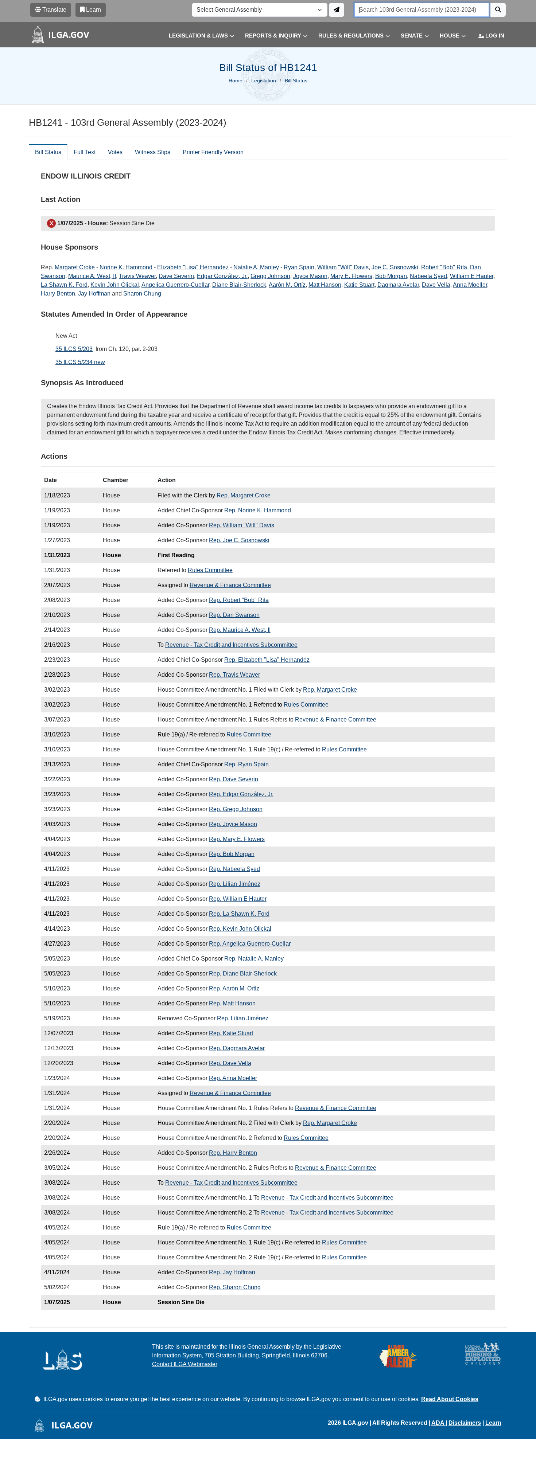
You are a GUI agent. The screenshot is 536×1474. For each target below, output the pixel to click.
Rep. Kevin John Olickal (240, 929)
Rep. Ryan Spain (246, 764)
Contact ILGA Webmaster (184, 1364)
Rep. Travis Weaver (234, 675)
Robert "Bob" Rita (444, 267)
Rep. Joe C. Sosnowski (239, 540)
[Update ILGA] (336, 10)
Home (235, 80)
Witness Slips (152, 152)
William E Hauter (471, 276)
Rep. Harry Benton (233, 1153)
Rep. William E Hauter (238, 899)
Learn (493, 1423)
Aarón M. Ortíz (287, 285)
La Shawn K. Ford (64, 285)
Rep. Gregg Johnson (236, 809)
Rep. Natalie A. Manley (254, 958)
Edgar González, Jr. (222, 276)
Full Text (85, 152)
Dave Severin (176, 276)
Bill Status (48, 152)
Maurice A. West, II (92, 276)
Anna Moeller (470, 285)
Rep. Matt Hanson (232, 1003)
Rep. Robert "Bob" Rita (239, 600)
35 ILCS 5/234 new (80, 362)
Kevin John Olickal (114, 285)
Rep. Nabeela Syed (234, 869)
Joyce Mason (310, 276)
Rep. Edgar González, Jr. (241, 794)
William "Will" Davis (343, 267)
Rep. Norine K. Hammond (257, 510)
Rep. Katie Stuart (231, 1033)
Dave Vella (436, 285)
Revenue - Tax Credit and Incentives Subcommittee (231, 645)
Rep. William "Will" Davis (241, 525)
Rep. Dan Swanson (234, 615)
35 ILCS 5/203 (74, 349)
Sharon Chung (142, 293)
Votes (115, 152)
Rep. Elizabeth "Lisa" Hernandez (267, 660)
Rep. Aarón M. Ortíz (234, 988)
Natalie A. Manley (256, 267)
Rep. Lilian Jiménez (234, 884)
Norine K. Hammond (126, 267)
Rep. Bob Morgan (232, 854)
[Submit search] (498, 10)
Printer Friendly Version (213, 152)
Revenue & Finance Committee (230, 585)
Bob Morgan (391, 276)
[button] (196, 36)
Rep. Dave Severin (233, 779)
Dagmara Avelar (398, 285)
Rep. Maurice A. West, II (240, 630)
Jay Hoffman (94, 293)
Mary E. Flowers (351, 276)
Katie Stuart (359, 285)
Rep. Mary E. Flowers (237, 839)
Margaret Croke (75, 267)
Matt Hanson (324, 285)
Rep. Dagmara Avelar (237, 1048)
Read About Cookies (449, 1399)
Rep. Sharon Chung (235, 1287)
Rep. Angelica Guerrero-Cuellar (250, 944)
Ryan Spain (299, 267)
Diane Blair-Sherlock (239, 285)
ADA (438, 1423)
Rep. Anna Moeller (233, 1078)
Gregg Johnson (270, 276)
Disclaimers (464, 1423)
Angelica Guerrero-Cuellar (175, 285)
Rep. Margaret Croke (244, 495)
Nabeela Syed (428, 276)
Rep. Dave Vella (230, 1063)
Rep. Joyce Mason (233, 824)
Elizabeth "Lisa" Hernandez (193, 267)
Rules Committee (210, 570)
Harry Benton (58, 293)
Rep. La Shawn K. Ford (239, 914)
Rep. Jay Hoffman (232, 1272)
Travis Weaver (137, 276)
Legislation (263, 80)
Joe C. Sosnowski (395, 267)
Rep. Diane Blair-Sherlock (243, 973)
